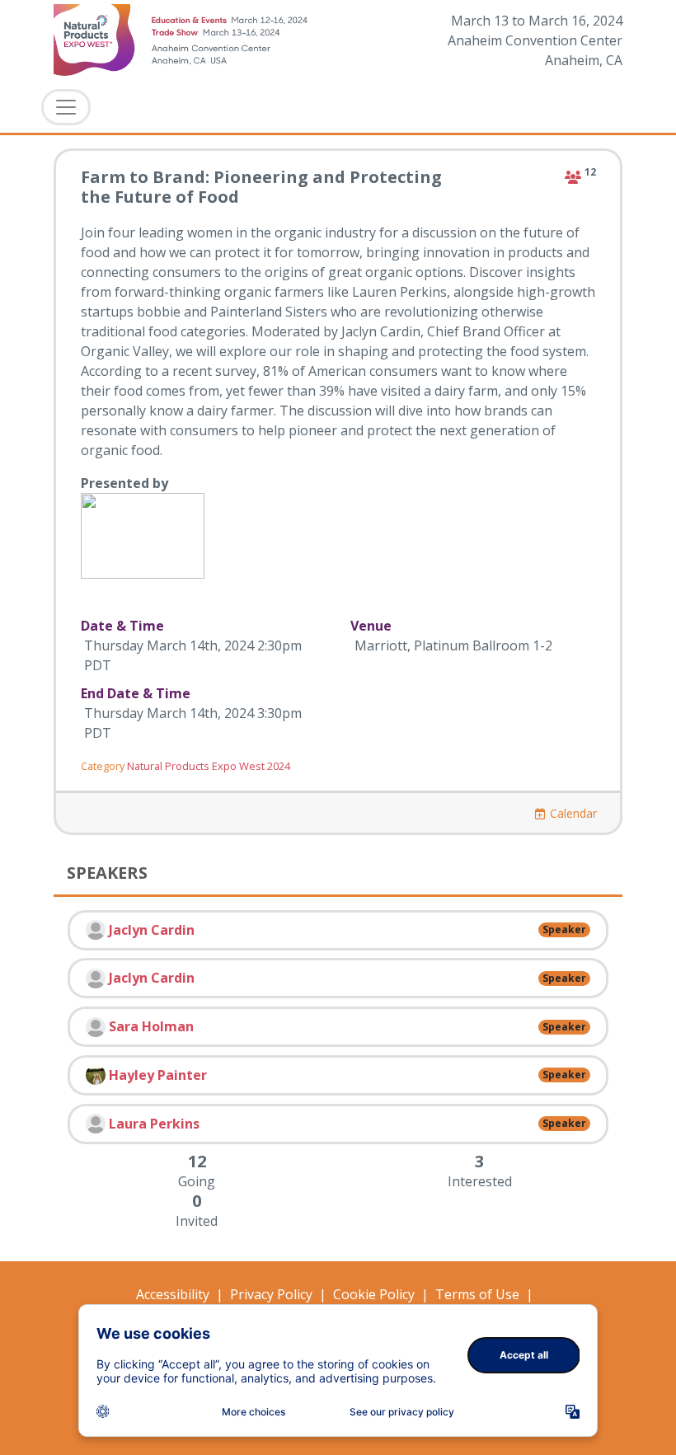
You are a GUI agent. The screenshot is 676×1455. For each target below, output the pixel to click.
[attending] (573, 177)
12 (590, 172)
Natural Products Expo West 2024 (208, 765)
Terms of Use (477, 1294)
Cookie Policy (374, 1294)
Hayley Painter (158, 1075)
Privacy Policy (271, 1294)
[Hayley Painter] (96, 1075)
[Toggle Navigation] (66, 107)
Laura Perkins (154, 1124)
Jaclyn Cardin (152, 930)
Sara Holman (151, 1026)
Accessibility (172, 1294)
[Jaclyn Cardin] (96, 930)
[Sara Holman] (96, 1027)
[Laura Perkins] (96, 1123)
